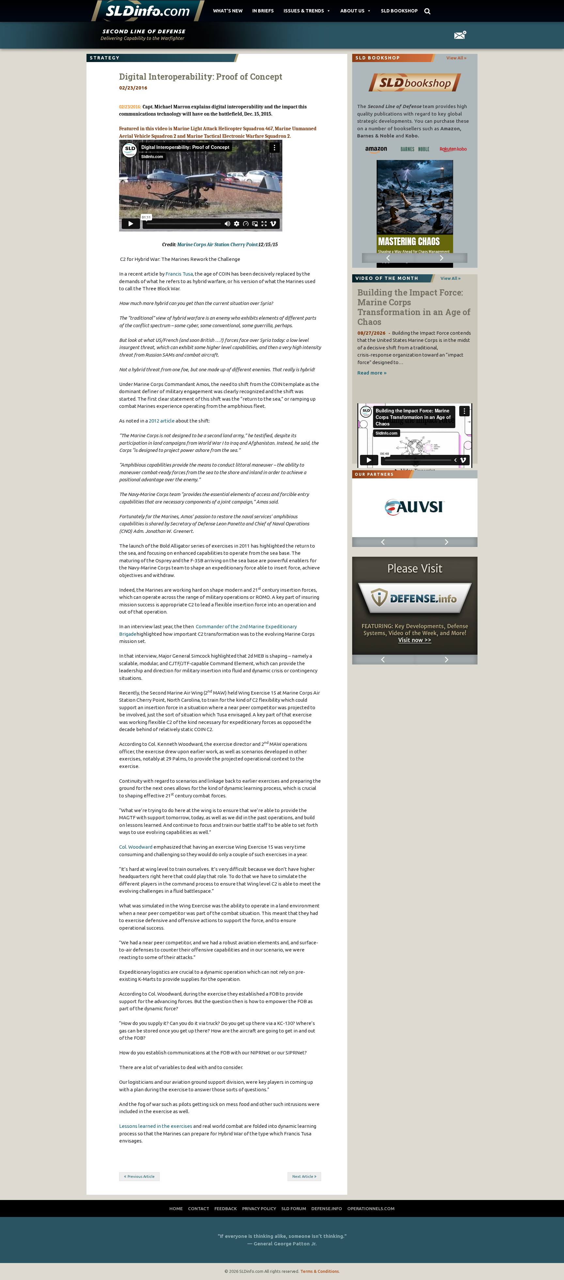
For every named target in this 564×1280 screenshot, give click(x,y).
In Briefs (263, 10)
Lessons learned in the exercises (155, 1126)
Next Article (302, 1176)
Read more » (371, 373)
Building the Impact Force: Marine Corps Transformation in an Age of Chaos (414, 307)
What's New (228, 10)
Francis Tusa (179, 274)
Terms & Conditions (319, 1271)
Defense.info (326, 1208)
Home (176, 1208)
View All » (456, 58)
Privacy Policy (259, 1208)
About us (352, 10)
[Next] (441, 258)
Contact (198, 1208)
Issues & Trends (304, 10)
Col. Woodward (135, 847)
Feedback (225, 1208)
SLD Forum (293, 1208)
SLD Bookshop (399, 10)
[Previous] (388, 258)
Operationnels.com (371, 1208)
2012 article (162, 421)
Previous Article (141, 1176)
